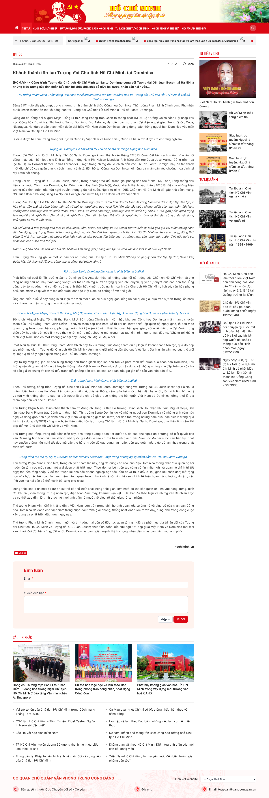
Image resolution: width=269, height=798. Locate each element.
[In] (184, 64)
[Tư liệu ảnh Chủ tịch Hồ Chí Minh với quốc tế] (212, 219)
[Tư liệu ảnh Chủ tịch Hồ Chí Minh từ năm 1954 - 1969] (212, 242)
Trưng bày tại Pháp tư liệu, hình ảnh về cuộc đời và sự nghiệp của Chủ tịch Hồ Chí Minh (58, 758)
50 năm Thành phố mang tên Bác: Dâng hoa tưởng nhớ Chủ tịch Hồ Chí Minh (150, 735)
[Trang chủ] (17, 28)
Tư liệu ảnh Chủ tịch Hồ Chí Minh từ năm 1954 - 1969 (242, 240)
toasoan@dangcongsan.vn (237, 789)
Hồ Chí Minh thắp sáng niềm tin (241, 115)
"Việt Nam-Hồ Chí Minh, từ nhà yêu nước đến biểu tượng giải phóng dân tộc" (151, 758)
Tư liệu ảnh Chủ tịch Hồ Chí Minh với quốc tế (241, 216)
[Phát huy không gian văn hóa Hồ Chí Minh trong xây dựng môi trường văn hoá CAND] (165, 662)
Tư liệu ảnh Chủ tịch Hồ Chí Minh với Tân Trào (241, 193)
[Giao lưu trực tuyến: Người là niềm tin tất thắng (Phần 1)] (213, 165)
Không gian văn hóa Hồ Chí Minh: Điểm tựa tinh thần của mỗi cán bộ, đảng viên (151, 747)
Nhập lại (165, 619)
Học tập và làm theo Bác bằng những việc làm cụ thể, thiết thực (150, 723)
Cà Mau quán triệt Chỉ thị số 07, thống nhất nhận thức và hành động (148, 712)
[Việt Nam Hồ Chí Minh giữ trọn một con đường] (227, 79)
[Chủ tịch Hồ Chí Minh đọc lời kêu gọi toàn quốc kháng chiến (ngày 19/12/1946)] (210, 306)
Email (28, 578)
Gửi (183, 619)
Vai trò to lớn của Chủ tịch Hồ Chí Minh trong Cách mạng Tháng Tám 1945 (55, 712)
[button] (253, 28)
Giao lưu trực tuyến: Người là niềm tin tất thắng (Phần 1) (241, 164)
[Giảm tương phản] (192, 64)
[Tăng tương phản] (189, 64)
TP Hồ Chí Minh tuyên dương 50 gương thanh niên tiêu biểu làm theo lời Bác (57, 747)
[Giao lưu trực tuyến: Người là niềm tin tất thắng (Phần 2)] (213, 142)
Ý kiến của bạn (35, 593)
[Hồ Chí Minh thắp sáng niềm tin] (213, 120)
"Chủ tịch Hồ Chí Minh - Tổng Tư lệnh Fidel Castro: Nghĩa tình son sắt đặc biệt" (55, 723)
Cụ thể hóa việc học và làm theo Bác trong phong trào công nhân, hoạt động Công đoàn (102, 689)
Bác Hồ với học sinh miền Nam (37, 733)
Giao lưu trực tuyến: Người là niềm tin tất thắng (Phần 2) (241, 142)
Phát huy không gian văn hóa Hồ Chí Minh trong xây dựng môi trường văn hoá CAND (162, 689)
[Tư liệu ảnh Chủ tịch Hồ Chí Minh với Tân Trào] (212, 195)
